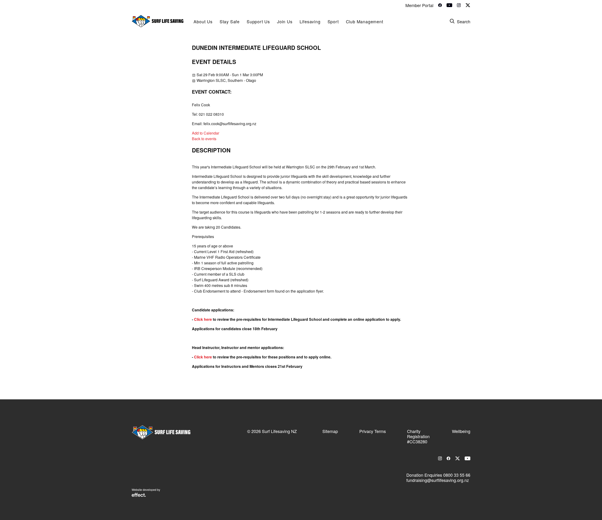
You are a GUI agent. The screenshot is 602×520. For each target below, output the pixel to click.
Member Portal (419, 5)
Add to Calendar (205, 133)
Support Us (258, 21)
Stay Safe (230, 21)
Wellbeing (461, 431)
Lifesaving (310, 21)
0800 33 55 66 (456, 475)
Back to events (204, 138)
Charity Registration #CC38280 (418, 436)
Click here (203, 319)
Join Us (285, 21)
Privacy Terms (372, 431)
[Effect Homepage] (139, 495)
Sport (333, 21)
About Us (203, 21)
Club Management (364, 21)
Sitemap (330, 431)
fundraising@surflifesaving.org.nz (437, 480)
